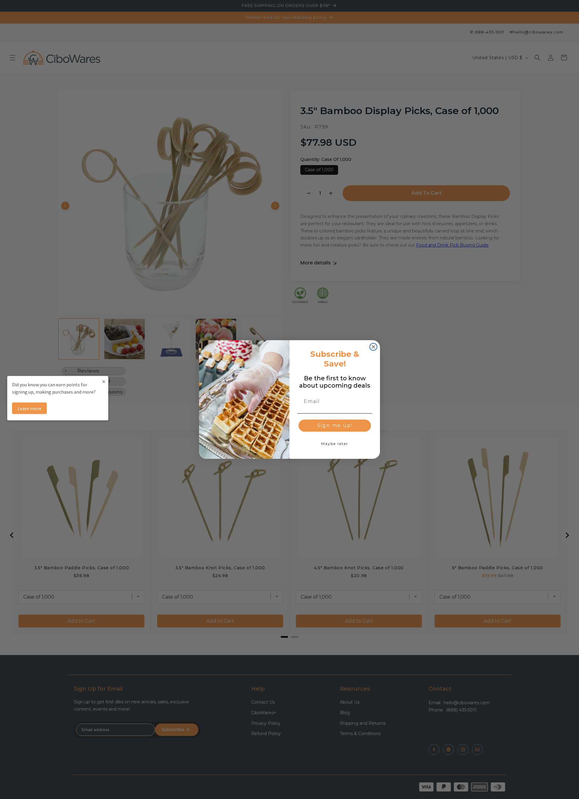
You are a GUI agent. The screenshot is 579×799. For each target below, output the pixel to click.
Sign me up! (335, 425)
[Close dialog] (373, 346)
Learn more (29, 408)
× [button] (103, 381)
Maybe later (334, 443)
